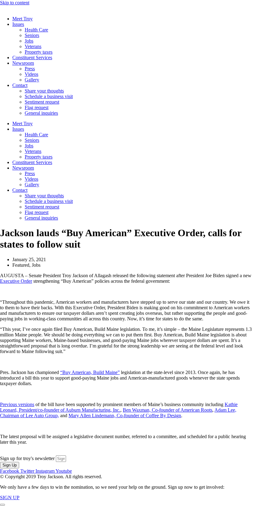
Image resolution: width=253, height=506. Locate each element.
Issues (18, 24)
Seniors (32, 35)
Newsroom (23, 63)
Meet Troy (22, 18)
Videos (31, 74)
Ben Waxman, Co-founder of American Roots (167, 410)
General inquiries (41, 113)
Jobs (29, 40)
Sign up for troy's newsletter (28, 458)
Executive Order (16, 281)
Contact (19, 85)
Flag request (36, 107)
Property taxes (38, 52)
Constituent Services (32, 57)
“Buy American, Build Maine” (90, 372)
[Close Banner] (2, 505)
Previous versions (17, 404)
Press (30, 68)
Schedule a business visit (49, 96)
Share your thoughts (44, 90)
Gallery (32, 79)
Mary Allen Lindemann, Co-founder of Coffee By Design (124, 415)
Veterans (33, 46)
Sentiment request (42, 102)
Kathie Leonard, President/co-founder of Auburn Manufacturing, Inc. (119, 407)
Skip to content (14, 2)
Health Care (36, 29)
